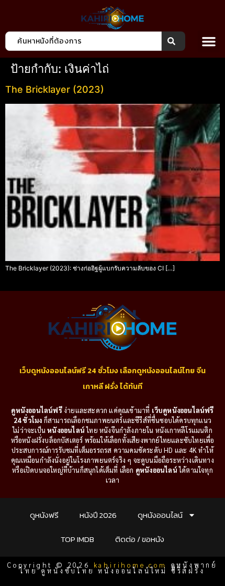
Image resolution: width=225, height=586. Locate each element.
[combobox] (83, 41)
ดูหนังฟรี (44, 515)
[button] (209, 41)
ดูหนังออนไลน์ (160, 515)
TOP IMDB (77, 539)
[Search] (173, 41)
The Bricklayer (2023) (54, 89)
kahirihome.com (130, 564)
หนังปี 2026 (98, 515)
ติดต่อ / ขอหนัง (139, 539)
